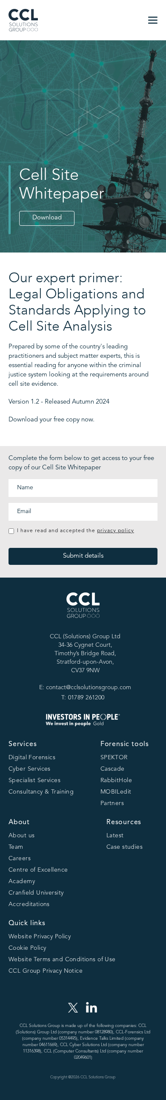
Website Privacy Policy (40, 937)
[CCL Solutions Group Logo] (83, 612)
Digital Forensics (32, 757)
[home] (23, 20)
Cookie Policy (27, 948)
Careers (20, 858)
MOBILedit (116, 792)
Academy (22, 881)
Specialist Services (34, 780)
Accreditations (29, 904)
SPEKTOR (114, 757)
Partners (112, 803)
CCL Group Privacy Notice (46, 971)
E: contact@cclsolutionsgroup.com (85, 687)
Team (16, 847)
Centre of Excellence (38, 870)
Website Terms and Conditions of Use (62, 959)
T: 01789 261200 (82, 698)
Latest (115, 836)
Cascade (112, 769)
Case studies (124, 847)
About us (21, 836)
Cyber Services (30, 769)
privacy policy (115, 530)
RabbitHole (116, 780)
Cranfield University (36, 893)
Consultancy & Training (41, 792)
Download (47, 218)
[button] (152, 20)
